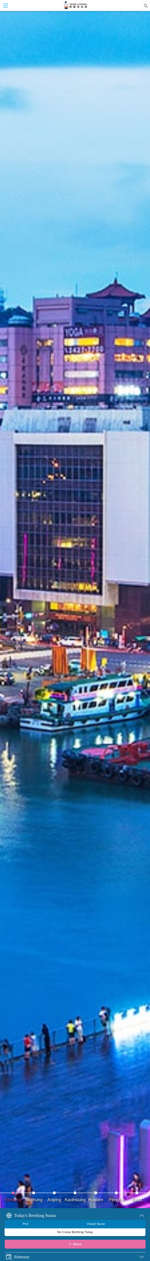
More (77, 1244)
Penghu (116, 1199)
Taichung (34, 1199)
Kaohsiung (75, 1199)
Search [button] (146, 6)
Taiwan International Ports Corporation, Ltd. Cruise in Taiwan (75, 5)
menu (5, 5)
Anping (54, 1199)
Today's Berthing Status (35, 1215)
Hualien (95, 1199)
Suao (137, 1199)
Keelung (13, 1199)
